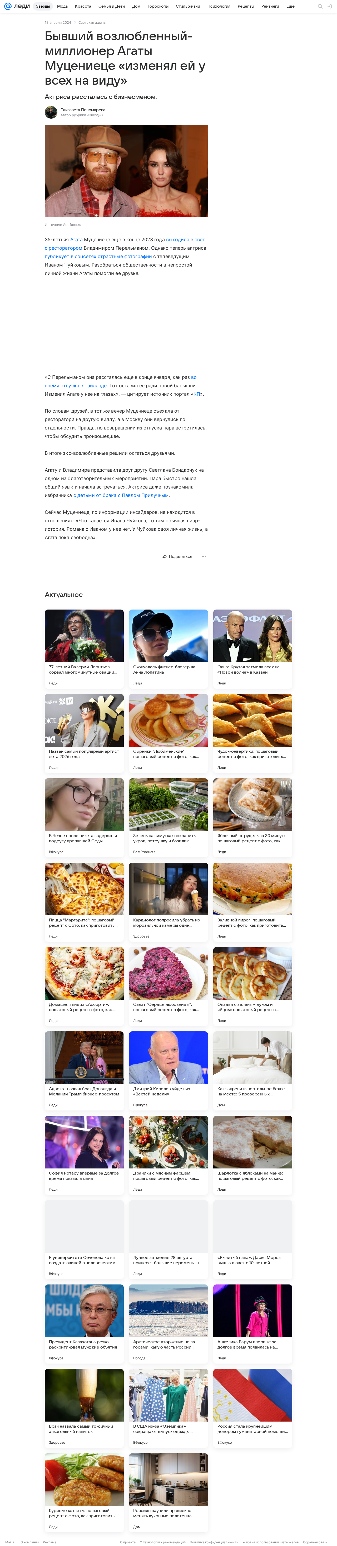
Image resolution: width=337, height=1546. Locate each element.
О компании (30, 1542)
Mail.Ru (10, 1542)
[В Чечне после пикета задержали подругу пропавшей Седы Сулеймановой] (84, 817)
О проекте (128, 1542)
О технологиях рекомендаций (163, 1542)
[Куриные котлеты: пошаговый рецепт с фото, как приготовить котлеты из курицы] (84, 1492)
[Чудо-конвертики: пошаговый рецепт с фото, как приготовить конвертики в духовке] (252, 733)
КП (197, 394)
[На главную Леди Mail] (21, 6)
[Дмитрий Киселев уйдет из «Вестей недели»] (168, 1070)
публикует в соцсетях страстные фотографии (98, 256)
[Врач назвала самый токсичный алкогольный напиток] (84, 1408)
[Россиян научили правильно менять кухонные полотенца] (168, 1492)
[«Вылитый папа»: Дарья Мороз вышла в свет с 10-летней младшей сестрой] (252, 1239)
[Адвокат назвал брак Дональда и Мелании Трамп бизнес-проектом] (84, 1070)
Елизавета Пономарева (83, 110)
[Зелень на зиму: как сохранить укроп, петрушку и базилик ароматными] (168, 817)
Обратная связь (315, 1542)
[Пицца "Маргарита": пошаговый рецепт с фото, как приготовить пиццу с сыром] (84, 902)
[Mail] (8, 6)
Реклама (49, 1542)
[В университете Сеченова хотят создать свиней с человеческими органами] (84, 1239)
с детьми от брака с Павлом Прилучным (121, 495)
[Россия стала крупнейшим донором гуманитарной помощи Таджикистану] (252, 1408)
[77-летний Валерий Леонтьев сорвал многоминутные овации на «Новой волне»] (84, 649)
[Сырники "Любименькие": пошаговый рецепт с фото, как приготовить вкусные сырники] (168, 733)
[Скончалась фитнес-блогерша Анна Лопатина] (168, 649)
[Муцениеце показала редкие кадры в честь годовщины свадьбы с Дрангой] (252, 1492)
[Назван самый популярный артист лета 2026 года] (84, 733)
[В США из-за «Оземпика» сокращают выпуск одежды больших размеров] (168, 1408)
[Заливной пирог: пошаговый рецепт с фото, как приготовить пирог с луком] (252, 902)
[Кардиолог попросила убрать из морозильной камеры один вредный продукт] (168, 902)
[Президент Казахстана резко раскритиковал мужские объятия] (84, 1324)
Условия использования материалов (270, 1542)
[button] (126, 171)
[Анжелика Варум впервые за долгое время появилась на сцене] (252, 1324)
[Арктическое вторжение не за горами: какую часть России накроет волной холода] (168, 1324)
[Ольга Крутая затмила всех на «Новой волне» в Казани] (252, 649)
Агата (76, 239)
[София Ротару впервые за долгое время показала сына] (84, 1155)
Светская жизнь (92, 22)
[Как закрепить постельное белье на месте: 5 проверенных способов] (252, 1070)
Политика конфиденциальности (214, 1542)
